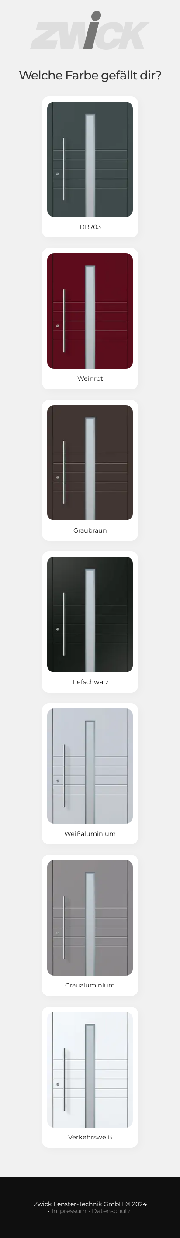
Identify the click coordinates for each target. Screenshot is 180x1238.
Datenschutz (111, 1211)
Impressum (69, 1211)
